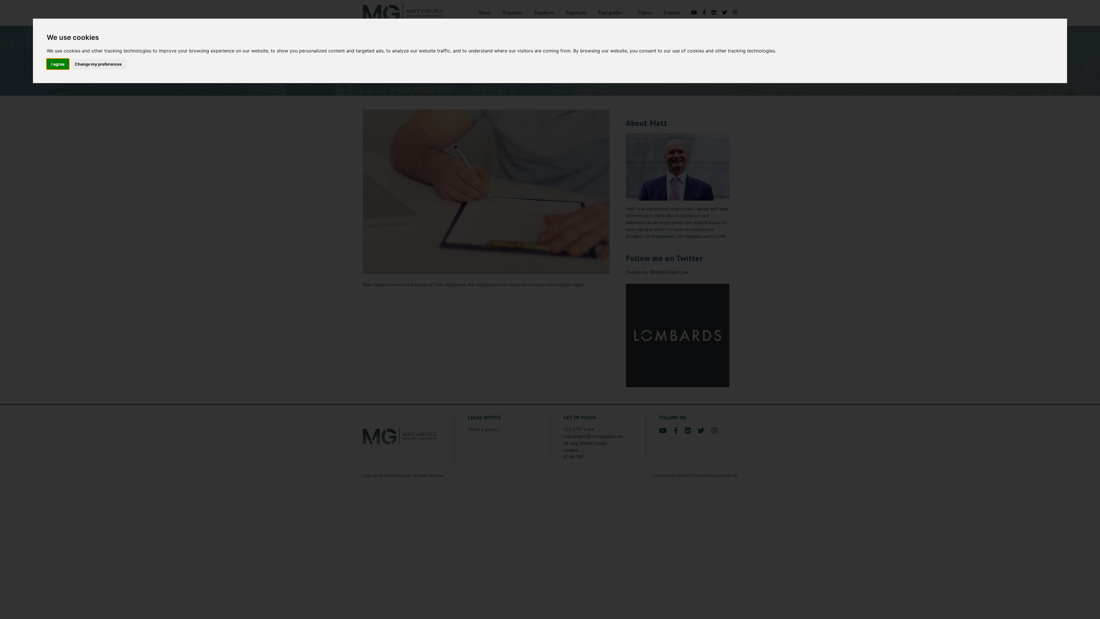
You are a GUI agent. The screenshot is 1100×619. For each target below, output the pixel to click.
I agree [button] (57, 64)
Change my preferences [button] (98, 64)
